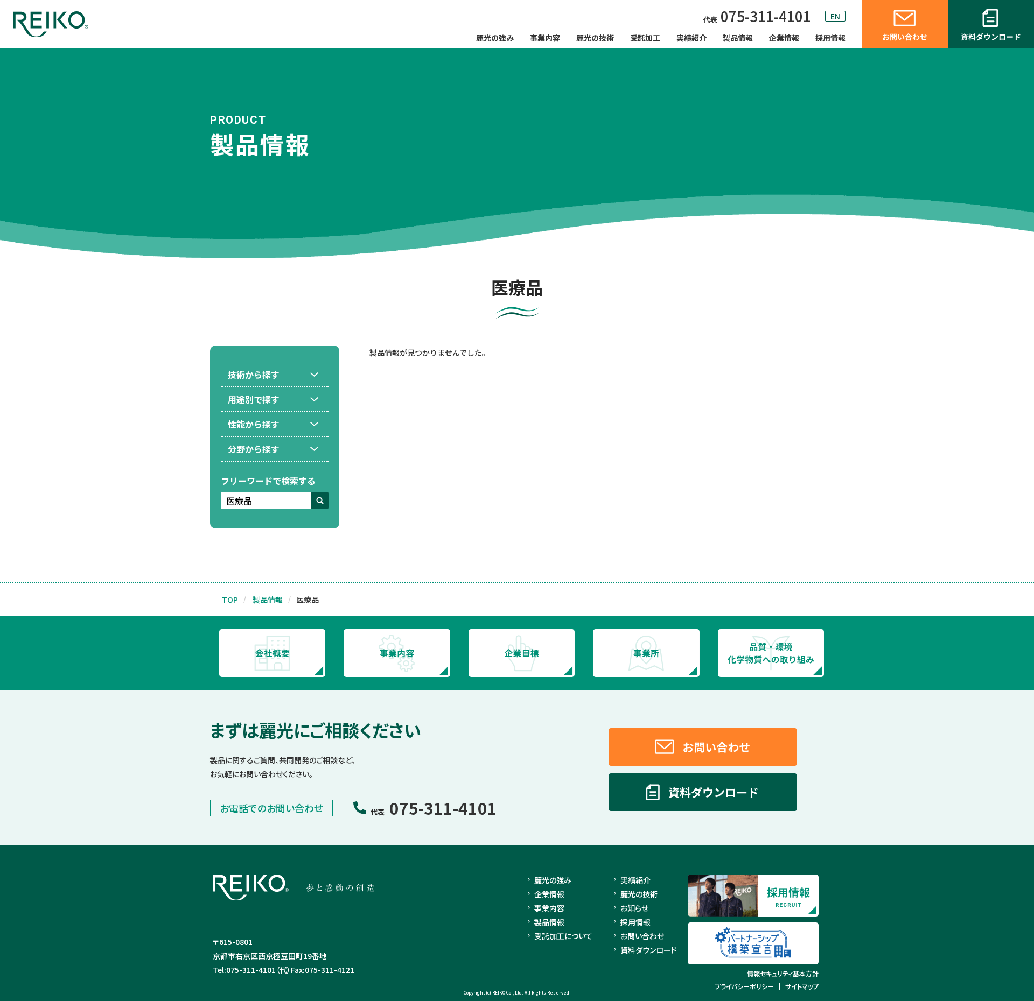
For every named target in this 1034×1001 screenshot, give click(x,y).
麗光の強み (495, 37)
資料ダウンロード (648, 949)
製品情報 (738, 37)
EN (835, 16)
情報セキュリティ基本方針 (783, 973)
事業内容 (545, 37)
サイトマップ (802, 986)
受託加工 (645, 37)
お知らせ (634, 908)
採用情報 (830, 37)
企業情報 (784, 37)
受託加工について (563, 935)
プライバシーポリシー (744, 986)
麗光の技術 (595, 37)
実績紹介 (691, 37)
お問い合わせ (642, 935)
